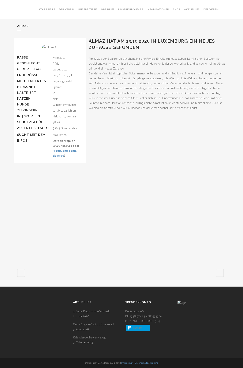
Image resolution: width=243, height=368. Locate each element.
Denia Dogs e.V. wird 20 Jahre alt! (93, 324)
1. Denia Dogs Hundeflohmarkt (91, 311)
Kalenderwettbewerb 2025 (89, 337)
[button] (138, 328)
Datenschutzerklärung (146, 363)
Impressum (127, 363)
